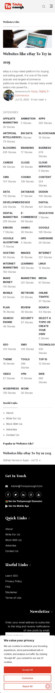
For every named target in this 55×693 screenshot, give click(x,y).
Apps (34, 91)
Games (25, 227)
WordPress (11, 388)
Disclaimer (11, 592)
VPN (23, 373)
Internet (45, 252)
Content (45, 177)
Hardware (46, 238)
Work (25, 388)
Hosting (9, 252)
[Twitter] (15, 494)
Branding (27, 147)
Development (12, 202)
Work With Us (14, 423)
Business (45, 147)
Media (43, 278)
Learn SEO (11, 575)
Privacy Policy (13, 581)
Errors (8, 227)
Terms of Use (13, 597)
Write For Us (13, 418)
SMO (24, 344)
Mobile (8, 292)
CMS (6, 177)
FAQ (7, 586)
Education (46, 213)
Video (7, 373)
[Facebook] (8, 494)
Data (6, 191)
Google (44, 227)
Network (27, 292)
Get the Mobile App (19, 505)
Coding (26, 177)
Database (28, 191)
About (9, 412)
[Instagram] (31, 494)
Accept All (27, 669)
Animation (28, 118)
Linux (42, 263)
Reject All (28, 686)
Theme (7, 359)
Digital (42, 91)
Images (26, 252)
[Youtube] (38, 494)
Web (41, 373)
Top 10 (43, 359)
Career (8, 162)
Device (25, 202)
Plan (6, 307)
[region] (27, 664)
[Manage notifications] (47, 686)
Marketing (28, 278)
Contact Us (12, 434)
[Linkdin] (23, 494)
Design (43, 191)
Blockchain (47, 133)
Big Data (27, 133)
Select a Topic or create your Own (45, 326)
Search (44, 307)
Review (26, 307)
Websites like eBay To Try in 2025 (27, 453)
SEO (5, 344)
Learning (27, 263)
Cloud (25, 162)
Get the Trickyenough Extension (25, 501)
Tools (25, 359)
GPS (23, 238)
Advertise (11, 429)
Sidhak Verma (11, 460)
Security (27, 318)
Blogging (9, 147)
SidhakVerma (21, 91)
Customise (27, 678)
